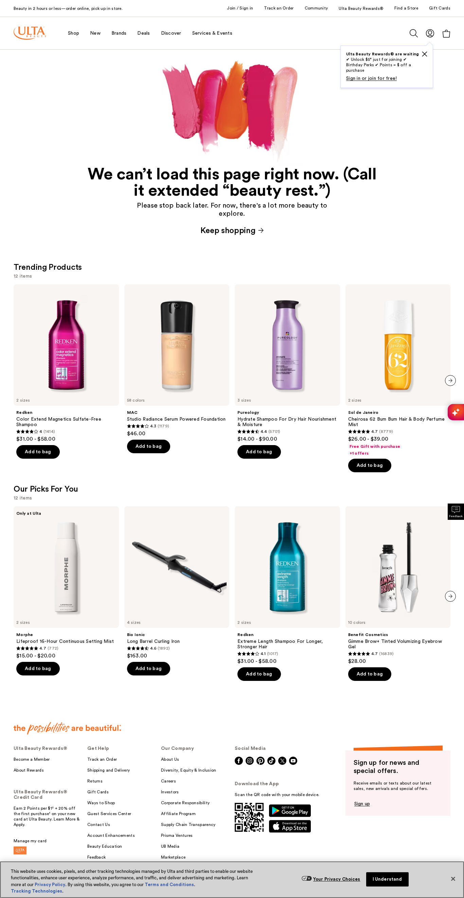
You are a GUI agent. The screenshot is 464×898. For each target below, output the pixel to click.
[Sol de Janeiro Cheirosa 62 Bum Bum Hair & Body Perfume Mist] (398, 370)
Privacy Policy (50, 884)
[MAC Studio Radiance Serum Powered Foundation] (177, 360)
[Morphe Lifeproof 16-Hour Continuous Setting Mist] (66, 582)
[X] (424, 54)
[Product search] (414, 33)
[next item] (450, 380)
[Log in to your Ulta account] (430, 33)
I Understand (387, 879)
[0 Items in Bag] (446, 33)
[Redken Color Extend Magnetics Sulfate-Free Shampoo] (66, 363)
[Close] (453, 878)
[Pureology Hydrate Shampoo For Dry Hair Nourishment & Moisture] (287, 363)
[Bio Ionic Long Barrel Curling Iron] (177, 582)
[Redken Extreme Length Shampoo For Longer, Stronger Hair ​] (287, 585)
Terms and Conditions (169, 884)
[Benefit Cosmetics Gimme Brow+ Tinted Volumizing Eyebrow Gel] (398, 585)
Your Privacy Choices (336, 879)
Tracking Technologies (36, 891)
